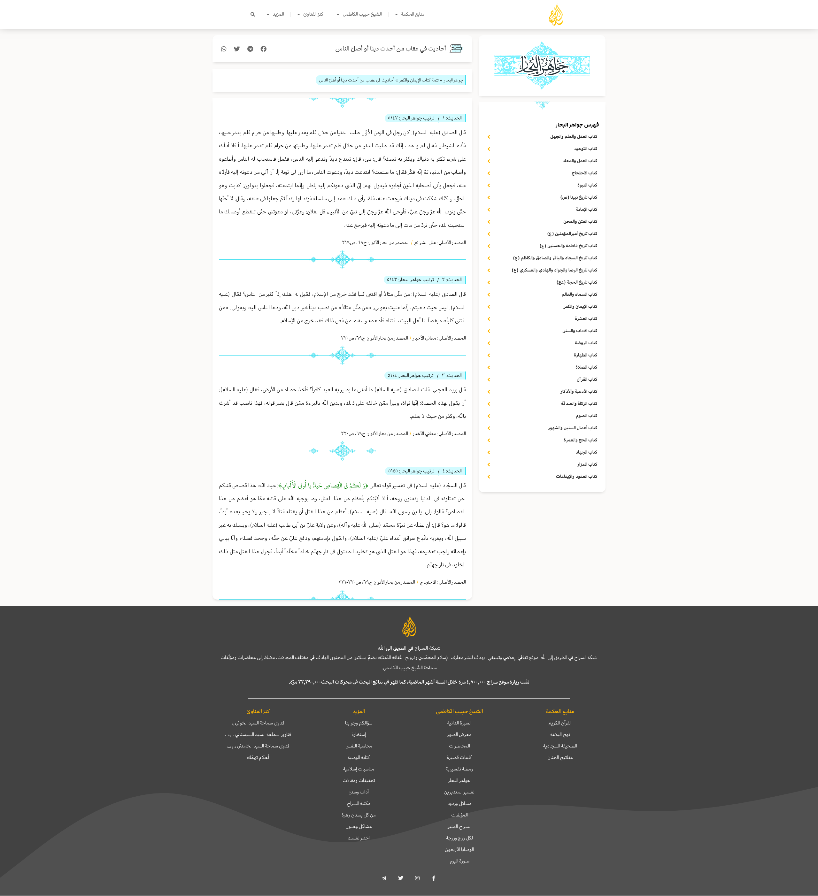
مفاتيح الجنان (560, 757)
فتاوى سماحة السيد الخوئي (258, 723)
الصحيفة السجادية (560, 746)
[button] (253, 14)
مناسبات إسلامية (358, 769)
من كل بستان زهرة (359, 815)
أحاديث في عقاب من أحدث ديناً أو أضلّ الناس (390, 48)
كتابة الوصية (359, 757)
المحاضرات (459, 746)
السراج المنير (459, 826)
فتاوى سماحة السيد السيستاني (258, 734)
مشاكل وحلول (358, 826)
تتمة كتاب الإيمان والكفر (419, 80)
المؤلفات (459, 815)
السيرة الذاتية (459, 723)
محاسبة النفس (358, 746)
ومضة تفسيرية (459, 769)
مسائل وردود (459, 803)
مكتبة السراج (359, 803)
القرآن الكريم (560, 723)
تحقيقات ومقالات (359, 780)
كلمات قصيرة (459, 757)
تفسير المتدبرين (459, 792)
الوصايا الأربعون (459, 849)
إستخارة (358, 734)
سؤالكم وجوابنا (359, 723)
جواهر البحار (459, 780)
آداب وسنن (359, 792)
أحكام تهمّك (258, 757)
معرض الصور (459, 734)
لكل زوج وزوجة (459, 838)
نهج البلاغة (560, 734)
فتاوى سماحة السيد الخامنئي (258, 746)
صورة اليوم (459, 861)
